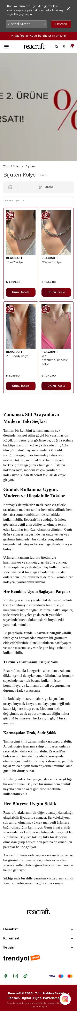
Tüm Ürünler (11, 166)
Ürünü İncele (20, 292)
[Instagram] (15, 975)
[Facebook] (5, 975)
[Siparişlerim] (64, 46)
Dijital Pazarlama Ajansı (51, 998)
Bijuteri (30, 166)
